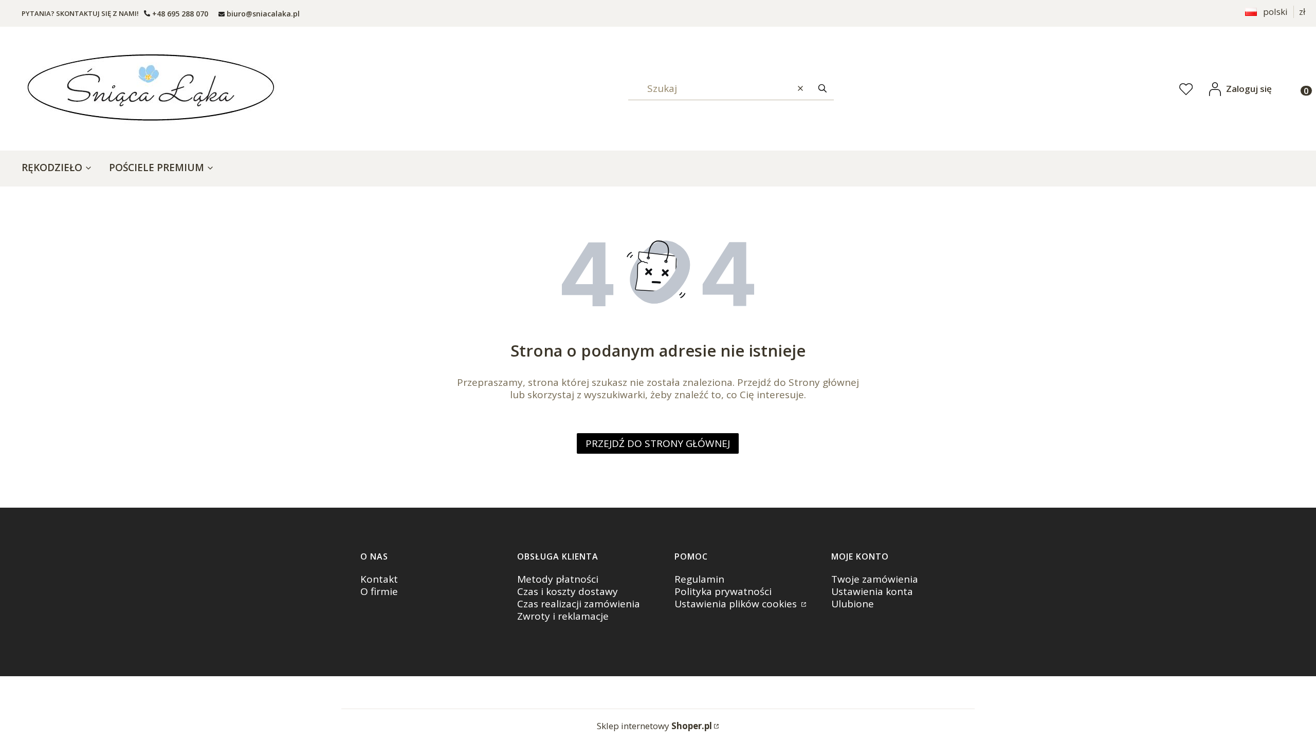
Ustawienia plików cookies (736, 603)
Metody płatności (557, 579)
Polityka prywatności (723, 591)
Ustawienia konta (872, 591)
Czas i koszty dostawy (567, 591)
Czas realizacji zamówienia (578, 603)
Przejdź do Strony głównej (658, 443)
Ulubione (852, 603)
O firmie (379, 591)
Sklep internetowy (654, 726)
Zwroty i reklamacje (563, 616)
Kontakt (379, 579)
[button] (822, 89)
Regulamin (699, 579)
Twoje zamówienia (874, 579)
